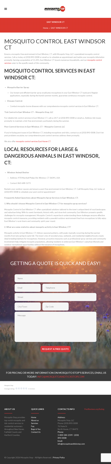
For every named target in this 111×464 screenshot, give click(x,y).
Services (34, 423)
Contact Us (35, 432)
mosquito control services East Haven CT (33, 141)
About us (35, 420)
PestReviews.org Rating (94, 409)
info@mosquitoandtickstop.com (71, 444)
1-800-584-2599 (65, 435)
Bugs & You (35, 429)
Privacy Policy (59, 457)
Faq (32, 426)
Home (45, 28)
